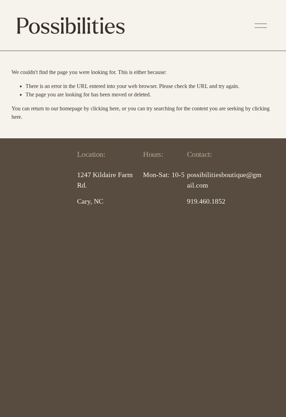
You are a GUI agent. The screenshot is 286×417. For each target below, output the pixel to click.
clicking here (105, 108)
